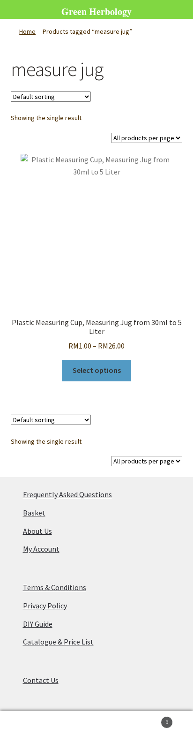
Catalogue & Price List (58, 641)
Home (27, 31)
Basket (34, 512)
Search (96, 727)
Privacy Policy (45, 605)
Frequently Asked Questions (67, 494)
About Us (37, 531)
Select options (97, 370)
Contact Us (41, 680)
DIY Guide (37, 624)
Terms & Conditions (54, 587)
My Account (41, 548)
